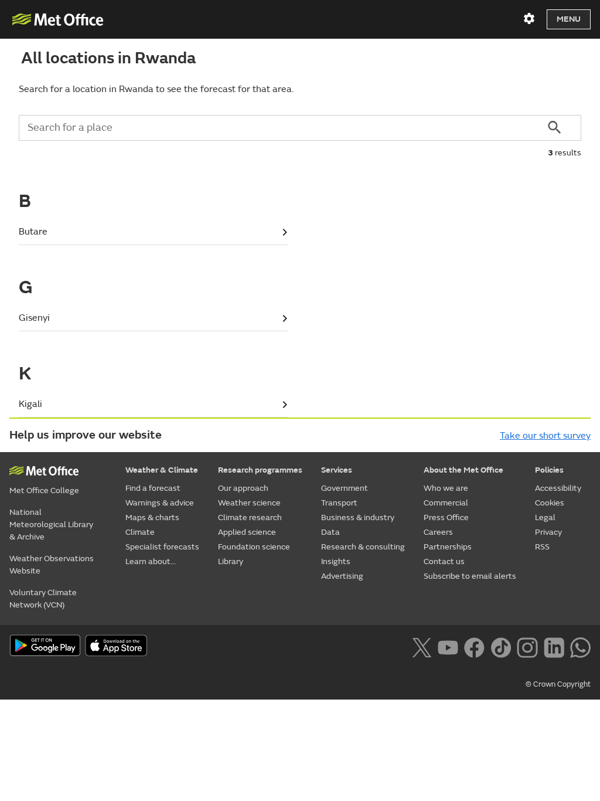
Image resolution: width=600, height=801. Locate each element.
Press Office (446, 517)
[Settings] (529, 18)
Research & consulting (363, 547)
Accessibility (558, 488)
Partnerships (448, 547)
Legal (545, 517)
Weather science (249, 503)
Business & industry (357, 517)
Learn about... (150, 561)
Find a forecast (152, 488)
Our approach (243, 488)
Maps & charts (152, 517)
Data (330, 532)
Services (336, 470)
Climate (140, 532)
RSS (542, 547)
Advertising (342, 576)
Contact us (444, 561)
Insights (335, 561)
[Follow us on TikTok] (500, 646)
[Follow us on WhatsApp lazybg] (580, 646)
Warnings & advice (159, 503)
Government (344, 488)
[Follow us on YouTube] (448, 646)
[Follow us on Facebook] (474, 646)
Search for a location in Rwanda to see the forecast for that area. (156, 89)
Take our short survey (545, 436)
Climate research (250, 517)
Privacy (548, 532)
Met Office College (44, 490)
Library (230, 561)
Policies (549, 470)
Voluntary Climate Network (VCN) (43, 599)
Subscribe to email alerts (470, 576)
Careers (438, 532)
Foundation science (254, 547)
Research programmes (260, 470)
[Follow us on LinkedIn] (554, 646)
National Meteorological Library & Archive (51, 524)
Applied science (247, 532)
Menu (569, 19)
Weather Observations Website (51, 565)
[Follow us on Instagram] (527, 646)
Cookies (549, 503)
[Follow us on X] (421, 646)
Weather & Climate (161, 470)
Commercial (446, 503)
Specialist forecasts (162, 547)
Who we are (446, 488)
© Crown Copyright (558, 684)
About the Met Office (463, 470)
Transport (339, 503)
